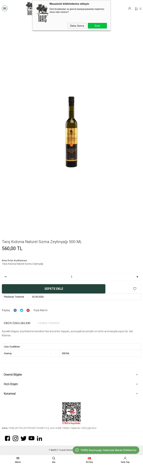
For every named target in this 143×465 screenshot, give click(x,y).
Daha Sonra (77, 25)
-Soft (53, 450)
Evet (97, 25)
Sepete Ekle (53, 289)
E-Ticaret (61, 450)
